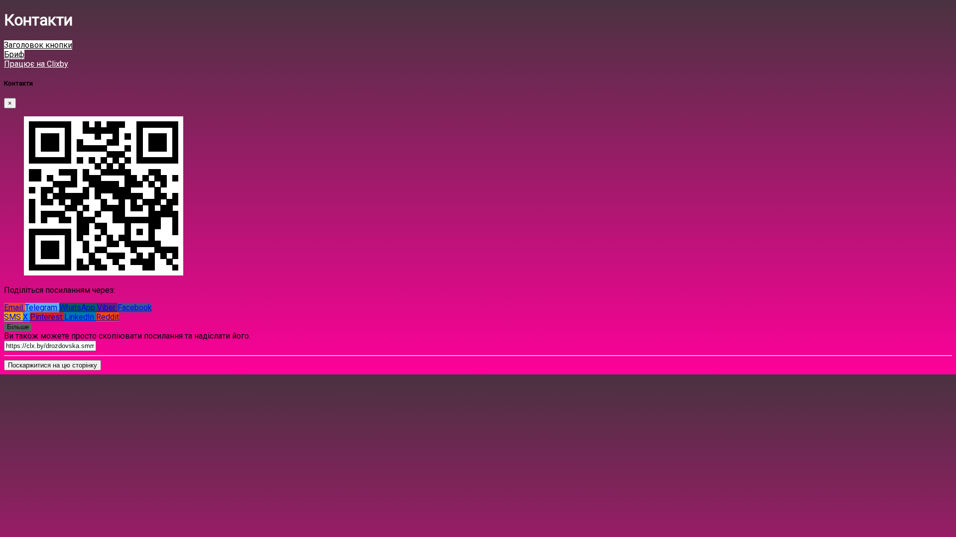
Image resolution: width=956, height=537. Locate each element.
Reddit (107, 317)
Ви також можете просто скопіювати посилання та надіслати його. (127, 336)
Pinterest (47, 317)
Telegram (42, 307)
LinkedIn (80, 317)
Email (14, 307)
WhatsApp (78, 307)
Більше (18, 327)
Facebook (135, 307)
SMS (13, 317)
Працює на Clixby (36, 64)
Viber (107, 307)
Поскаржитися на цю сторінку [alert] (52, 365)
